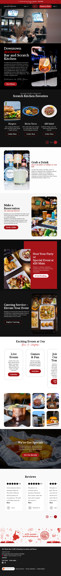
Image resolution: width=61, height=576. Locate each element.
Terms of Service (20, 568)
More (8, 502)
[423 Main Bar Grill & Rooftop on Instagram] (3, 563)
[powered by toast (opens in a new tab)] (8, 569)
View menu (5, 560)
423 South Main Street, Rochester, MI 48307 (13, 553)
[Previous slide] (56, 2)
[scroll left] (47, 142)
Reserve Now (45, 6)
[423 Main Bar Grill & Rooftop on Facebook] (5, 563)
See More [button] (35, 1)
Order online (12, 560)
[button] (26, 6)
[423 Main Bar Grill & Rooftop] (10, 5)
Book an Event (28, 1)
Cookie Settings (41, 568)
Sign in (55, 6)
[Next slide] (58, 2)
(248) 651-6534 (6, 552)
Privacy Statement (30, 568)
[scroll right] (55, 142)
